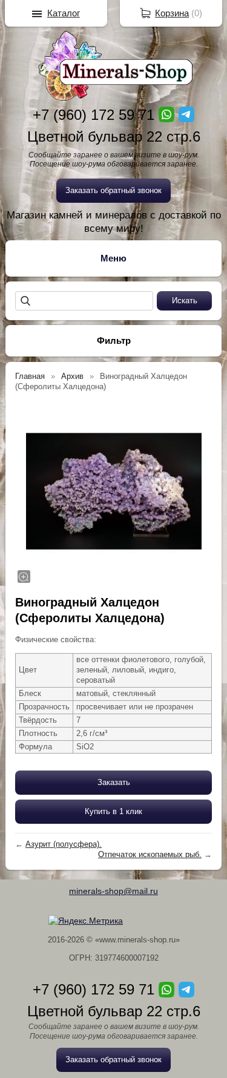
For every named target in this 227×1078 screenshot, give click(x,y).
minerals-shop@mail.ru (113, 891)
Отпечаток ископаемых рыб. (150, 854)
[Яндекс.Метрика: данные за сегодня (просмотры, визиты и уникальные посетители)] (85, 920)
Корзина (172, 13)
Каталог (63, 13)
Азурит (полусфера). (63, 844)
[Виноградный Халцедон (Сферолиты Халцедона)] (113, 491)
